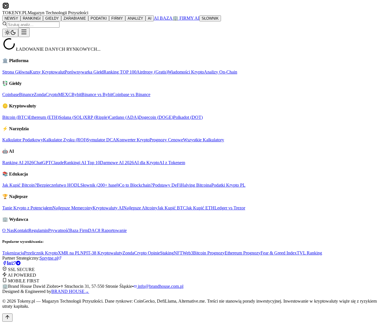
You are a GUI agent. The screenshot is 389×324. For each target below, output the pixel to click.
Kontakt (21, 230)
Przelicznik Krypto (41, 252)
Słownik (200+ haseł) (99, 185)
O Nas (8, 230)
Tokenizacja (13, 252)
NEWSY (11, 18)
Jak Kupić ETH (200, 207)
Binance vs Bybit (96, 94)
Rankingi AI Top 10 (82, 162)
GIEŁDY (52, 18)
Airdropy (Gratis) (152, 72)
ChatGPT (42, 162)
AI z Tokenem (172, 162)
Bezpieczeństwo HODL (58, 185)
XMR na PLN (71, 252)
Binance (26, 94)
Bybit (76, 94)
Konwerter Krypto (133, 139)
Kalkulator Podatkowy (22, 139)
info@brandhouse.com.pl (160, 286)
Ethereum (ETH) (43, 117)
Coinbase (10, 94)
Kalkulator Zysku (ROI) (65, 139)
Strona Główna (16, 72)
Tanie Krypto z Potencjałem (27, 207)
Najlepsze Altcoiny (140, 207)
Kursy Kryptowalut (47, 72)
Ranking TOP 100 (119, 72)
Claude (57, 162)
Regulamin (38, 230)
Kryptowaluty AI (108, 207)
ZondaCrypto (46, 94)
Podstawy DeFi (167, 185)
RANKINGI (32, 18)
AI (149, 18)
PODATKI (99, 18)
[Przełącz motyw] (10, 33)
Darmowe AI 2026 (117, 162)
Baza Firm (78, 230)
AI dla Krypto (146, 162)
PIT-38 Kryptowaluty (103, 252)
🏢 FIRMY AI (186, 18)
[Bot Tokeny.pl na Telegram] (18, 263)
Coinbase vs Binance (131, 94)
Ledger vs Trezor (229, 207)
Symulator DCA (101, 139)
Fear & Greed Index (279, 252)
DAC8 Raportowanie (107, 230)
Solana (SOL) (71, 117)
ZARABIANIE (75, 18)
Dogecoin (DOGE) (155, 117)
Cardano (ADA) (123, 117)
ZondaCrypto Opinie (141, 252)
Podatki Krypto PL (228, 185)
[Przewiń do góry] (7, 317)
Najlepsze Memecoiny (72, 207)
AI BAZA (163, 18)
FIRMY (117, 18)
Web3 (188, 252)
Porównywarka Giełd (84, 72)
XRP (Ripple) (96, 117)
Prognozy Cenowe (166, 139)
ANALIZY (135, 18)
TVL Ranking (309, 252)
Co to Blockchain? (136, 185)
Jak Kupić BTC (171, 207)
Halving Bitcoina (196, 185)
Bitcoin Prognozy (209, 252)
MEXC (64, 94)
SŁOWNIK (210, 18)
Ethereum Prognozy (243, 252)
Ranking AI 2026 (18, 162)
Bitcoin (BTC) (15, 117)
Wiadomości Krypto (186, 72)
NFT (178, 252)
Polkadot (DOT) (188, 117)
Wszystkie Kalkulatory (203, 139)
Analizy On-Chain (220, 72)
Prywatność (58, 230)
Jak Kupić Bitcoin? (19, 185)
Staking (167, 252)
